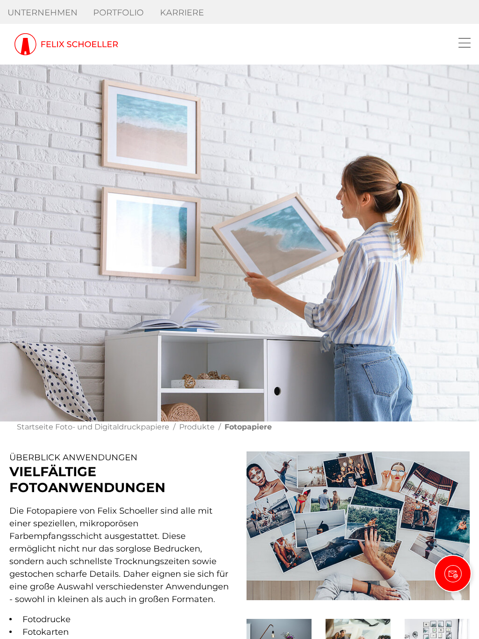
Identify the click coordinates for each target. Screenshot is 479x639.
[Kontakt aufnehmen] (453, 573)
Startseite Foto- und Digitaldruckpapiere (93, 426)
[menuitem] (42, 12)
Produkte (197, 426)
